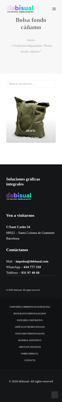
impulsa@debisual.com (32, 261)
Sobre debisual (30, 354)
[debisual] (20, 9)
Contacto (29, 360)
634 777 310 (32, 267)
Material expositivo (30, 340)
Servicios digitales (30, 347)
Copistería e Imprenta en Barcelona (29, 307)
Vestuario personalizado (30, 333)
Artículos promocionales (30, 327)
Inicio (31, 40)
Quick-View (51, 97)
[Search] (44, 8)
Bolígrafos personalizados (30, 313)
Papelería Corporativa (30, 320)
